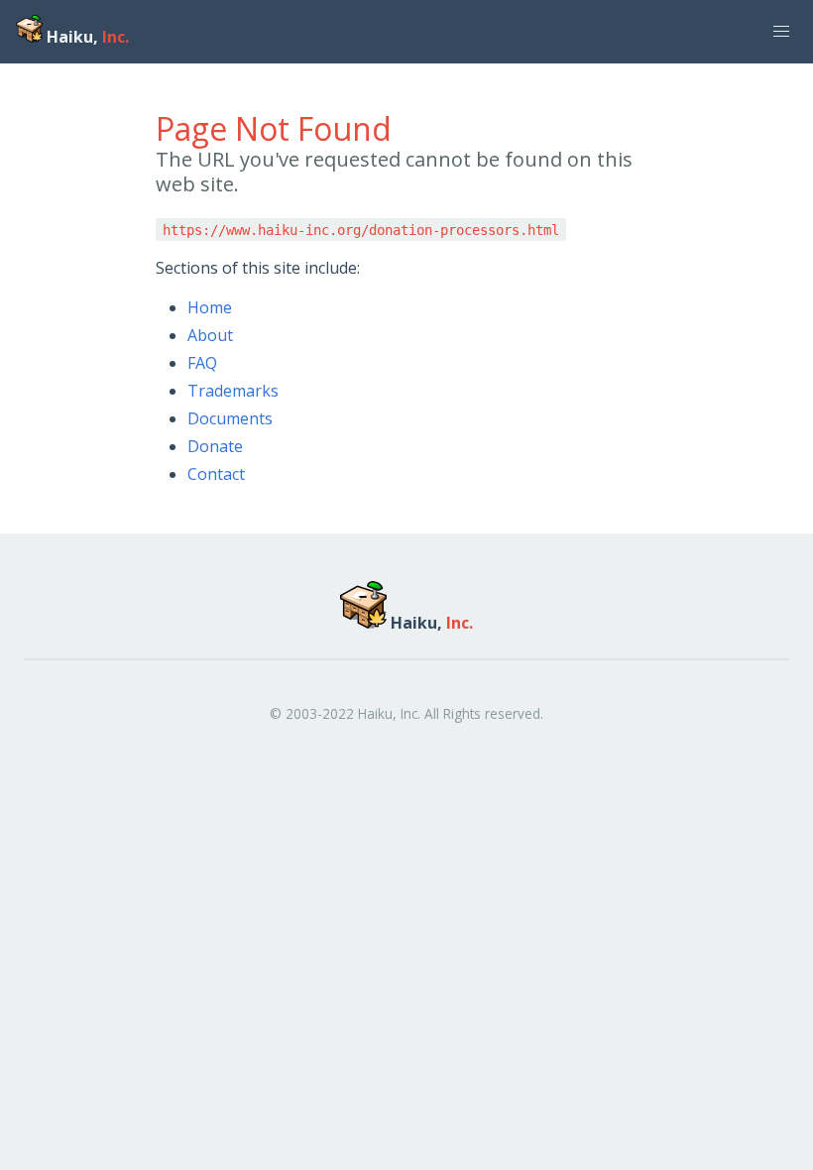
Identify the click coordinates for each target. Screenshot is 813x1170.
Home (209, 307)
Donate (215, 446)
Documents (230, 418)
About (210, 335)
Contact (216, 474)
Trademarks (233, 391)
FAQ (202, 363)
